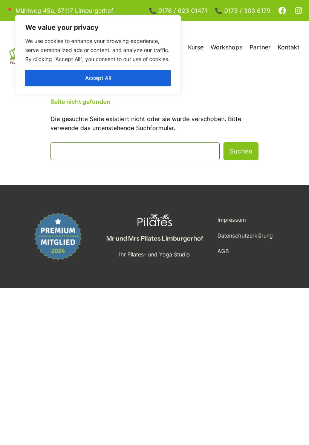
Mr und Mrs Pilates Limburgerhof (154, 238)
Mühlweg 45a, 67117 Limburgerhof (64, 10)
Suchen (240, 151)
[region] (98, 54)
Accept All (98, 78)
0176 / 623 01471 (182, 10)
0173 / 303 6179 (247, 10)
